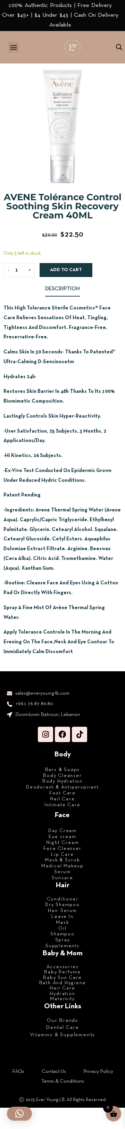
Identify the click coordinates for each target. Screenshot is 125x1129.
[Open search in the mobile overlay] (119, 47)
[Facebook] (62, 734)
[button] (13, 47)
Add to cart (66, 270)
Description (62, 288)
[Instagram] (45, 734)
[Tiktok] (79, 734)
